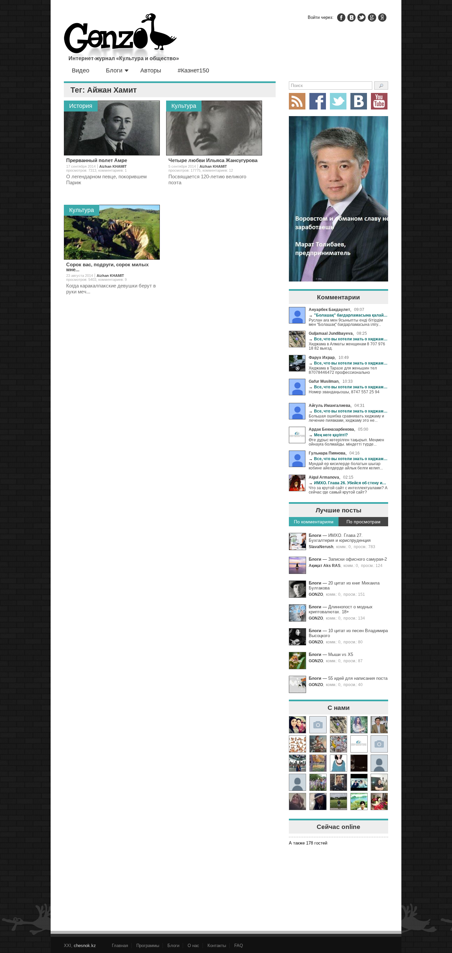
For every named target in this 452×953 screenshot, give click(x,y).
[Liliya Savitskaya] (297, 801)
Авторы (150, 70)
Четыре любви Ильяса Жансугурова (212, 160)
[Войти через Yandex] (382, 17)
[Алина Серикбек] (338, 782)
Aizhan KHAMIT (113, 166)
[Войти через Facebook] (341, 17)
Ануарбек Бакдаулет (329, 309)
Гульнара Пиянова (327, 453)
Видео (80, 70)
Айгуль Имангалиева (329, 405)
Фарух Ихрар (322, 357)
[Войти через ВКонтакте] (351, 17)
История (80, 106)
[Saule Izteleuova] (379, 801)
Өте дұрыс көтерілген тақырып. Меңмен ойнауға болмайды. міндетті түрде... (346, 442)
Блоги (114, 70)
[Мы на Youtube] (379, 101)
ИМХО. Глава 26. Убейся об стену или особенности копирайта (348, 483)
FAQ (238, 945)
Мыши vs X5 (340, 654)
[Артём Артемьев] (297, 744)
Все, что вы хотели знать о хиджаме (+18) (348, 339)
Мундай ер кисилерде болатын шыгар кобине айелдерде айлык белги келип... (346, 465)
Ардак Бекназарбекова (331, 429)
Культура (183, 106)
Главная (120, 945)
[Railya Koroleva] (318, 782)
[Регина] (379, 744)
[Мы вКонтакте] (358, 101)
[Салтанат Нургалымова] (318, 724)
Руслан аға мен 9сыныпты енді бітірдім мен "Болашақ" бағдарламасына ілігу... (346, 322)
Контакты (216, 945)
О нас (193, 945)
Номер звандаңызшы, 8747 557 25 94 (344, 392)
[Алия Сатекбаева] (297, 724)
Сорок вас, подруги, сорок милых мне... (107, 267)
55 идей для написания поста (357, 678)
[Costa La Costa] (318, 801)
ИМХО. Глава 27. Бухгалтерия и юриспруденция (340, 538)
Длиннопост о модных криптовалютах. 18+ (341, 609)
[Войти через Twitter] (361, 17)
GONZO (316, 594)
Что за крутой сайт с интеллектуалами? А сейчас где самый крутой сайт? (348, 490)
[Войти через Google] (372, 17)
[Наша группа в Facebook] (317, 101)
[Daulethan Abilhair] (359, 801)
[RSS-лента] (297, 101)
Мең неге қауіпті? (328, 435)
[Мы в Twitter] (338, 101)
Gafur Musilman (324, 381)
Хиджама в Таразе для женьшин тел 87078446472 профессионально (343, 370)
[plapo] (379, 763)
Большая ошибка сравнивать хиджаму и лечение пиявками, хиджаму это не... (346, 418)
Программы (147, 945)
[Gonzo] (120, 38)
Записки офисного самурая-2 (357, 559)
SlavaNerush (321, 546)
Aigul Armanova (324, 477)
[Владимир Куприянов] (359, 763)
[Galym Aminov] (338, 801)
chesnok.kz (85, 945)
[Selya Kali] (318, 744)
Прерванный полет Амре (96, 160)
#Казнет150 (193, 70)
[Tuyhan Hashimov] (359, 782)
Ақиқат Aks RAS (324, 565)
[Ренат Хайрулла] (379, 782)
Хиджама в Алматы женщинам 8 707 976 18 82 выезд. (347, 346)
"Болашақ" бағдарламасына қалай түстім (348, 315)
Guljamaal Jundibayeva (331, 333)
